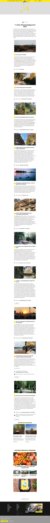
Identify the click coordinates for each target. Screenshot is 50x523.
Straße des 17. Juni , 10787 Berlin (24, 262)
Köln (17, 508)
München (18, 507)
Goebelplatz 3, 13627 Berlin (24, 228)
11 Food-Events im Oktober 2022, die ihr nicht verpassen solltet (25, 467)
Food (8, 504)
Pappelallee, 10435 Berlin (24, 165)
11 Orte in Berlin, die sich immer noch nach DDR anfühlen (17, 475)
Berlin (17, 504)
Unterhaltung (9, 507)
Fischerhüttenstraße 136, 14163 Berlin (22, 372)
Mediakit (18, 515)
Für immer (39, 511)
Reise (17, 509)
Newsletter (18, 512)
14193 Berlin (22, 69)
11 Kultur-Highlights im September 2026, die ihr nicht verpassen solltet (24, 476)
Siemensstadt (17, 216)
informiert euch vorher (21, 61)
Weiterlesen (15, 441)
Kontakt (17, 514)
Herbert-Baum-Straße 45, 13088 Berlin (28, 412)
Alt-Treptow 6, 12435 (24, 195)
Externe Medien (8, 518)
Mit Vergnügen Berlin (25, 1)
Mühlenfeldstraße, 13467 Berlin (25, 300)
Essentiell (3, 518)
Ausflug (8, 509)
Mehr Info (16, 303)
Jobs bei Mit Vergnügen (19, 513)
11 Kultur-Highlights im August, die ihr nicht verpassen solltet (32, 475)
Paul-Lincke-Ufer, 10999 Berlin (27, 98)
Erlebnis (8, 508)
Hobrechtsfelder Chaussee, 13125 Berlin (26, 129)
